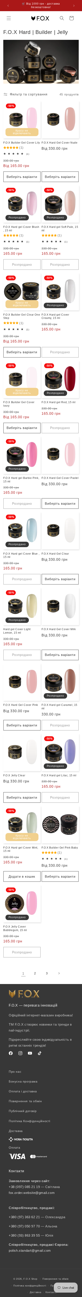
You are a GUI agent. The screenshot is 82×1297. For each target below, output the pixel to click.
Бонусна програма (23, 1081)
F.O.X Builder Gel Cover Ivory (19, 404)
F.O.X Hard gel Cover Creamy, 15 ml (55, 316)
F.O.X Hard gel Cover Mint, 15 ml (20, 849)
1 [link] (23, 973)
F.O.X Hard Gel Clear (55, 553)
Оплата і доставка (23, 1091)
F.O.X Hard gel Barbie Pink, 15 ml (21, 479)
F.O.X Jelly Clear (14, 775)
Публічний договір (23, 1111)
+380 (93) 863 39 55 (25, 1235)
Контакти (51, 1292)
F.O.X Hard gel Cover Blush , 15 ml (21, 228)
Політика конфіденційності (29, 1285)
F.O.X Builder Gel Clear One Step (21, 316)
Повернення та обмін (25, 1101)
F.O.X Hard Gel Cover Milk (59, 629)
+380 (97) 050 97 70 (25, 1226)
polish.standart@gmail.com (30, 1250)
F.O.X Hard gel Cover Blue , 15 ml (21, 555)
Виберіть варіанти (22, 177)
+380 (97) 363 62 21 (25, 1217)
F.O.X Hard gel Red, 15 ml (59, 402)
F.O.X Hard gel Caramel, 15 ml (60, 706)
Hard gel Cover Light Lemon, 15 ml (17, 631)
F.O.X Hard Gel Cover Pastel (60, 478)
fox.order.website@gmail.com (32, 1193)
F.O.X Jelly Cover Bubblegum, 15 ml (15, 928)
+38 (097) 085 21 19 (24, 1187)
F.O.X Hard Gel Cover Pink (20, 704)
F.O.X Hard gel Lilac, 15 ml (59, 775)
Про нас (15, 1071)
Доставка (35, 1292)
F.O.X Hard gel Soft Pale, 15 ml (60, 228)
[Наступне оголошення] (74, 6)
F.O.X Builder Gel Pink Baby (60, 847)
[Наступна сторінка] (59, 973)
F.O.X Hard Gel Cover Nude (60, 142)
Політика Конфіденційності (29, 1121)
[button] (9, 18)
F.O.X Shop (30, 1279)
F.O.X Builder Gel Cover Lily (21, 142)
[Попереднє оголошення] (8, 6)
